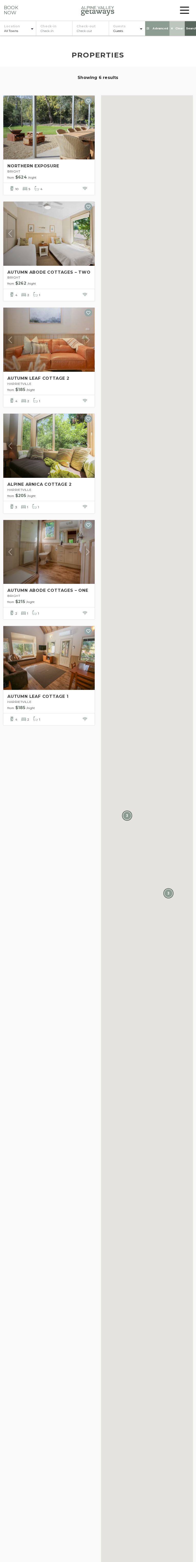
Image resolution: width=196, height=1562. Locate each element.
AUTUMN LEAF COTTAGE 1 (38, 696)
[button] (127, 815)
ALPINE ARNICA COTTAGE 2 (39, 484)
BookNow (11, 10)
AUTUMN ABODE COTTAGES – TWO (49, 272)
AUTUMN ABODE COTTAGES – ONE (47, 590)
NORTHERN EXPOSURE (33, 166)
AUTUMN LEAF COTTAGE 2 (38, 378)
